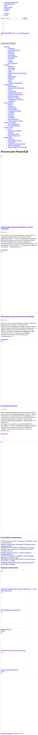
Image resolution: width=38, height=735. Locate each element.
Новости (7, 46)
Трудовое (11, 114)
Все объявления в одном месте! (10, 610)
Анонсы (10, 61)
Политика (11, 58)
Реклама (10, 132)
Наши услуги (8, 127)
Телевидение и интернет (16, 99)
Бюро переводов (6, 629)
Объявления (8, 84)
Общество (11, 48)
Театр (10, 81)
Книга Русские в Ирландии (16, 144)
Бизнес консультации (14, 130)
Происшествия (12, 56)
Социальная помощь (14, 111)
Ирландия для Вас (10, 122)
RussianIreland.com (6, 733)
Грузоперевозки (13, 96)
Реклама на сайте (13, 134)
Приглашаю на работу (15, 93)
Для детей (11, 70)
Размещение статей (14, 135)
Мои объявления (9, 4)
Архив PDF (11, 142)
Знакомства (11, 101)
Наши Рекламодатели (15, 140)
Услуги (10, 89)
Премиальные (12, 86)
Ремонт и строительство (15, 94)
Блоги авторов (12, 63)
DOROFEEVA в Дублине (26, 547)
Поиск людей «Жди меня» (16, 88)
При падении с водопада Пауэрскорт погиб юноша (17, 316)
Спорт (10, 60)
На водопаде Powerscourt (9, 406)
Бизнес (10, 104)
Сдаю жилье (12, 91)
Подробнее (4, 250)
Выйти (6, 10)
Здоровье (11, 116)
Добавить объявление (11, 2)
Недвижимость (13, 109)
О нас (10, 129)
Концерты (11, 66)
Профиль (7, 9)
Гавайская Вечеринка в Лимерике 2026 (17, 556)
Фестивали (11, 68)
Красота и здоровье (14, 98)
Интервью (11, 51)
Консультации (8, 102)
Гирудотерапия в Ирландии (9, 670)
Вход (6, 5)
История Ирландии (14, 125)
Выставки (11, 78)
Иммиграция (12, 107)
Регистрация (8, 7)
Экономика (11, 55)
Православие (12, 76)
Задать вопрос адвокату (15, 121)
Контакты (11, 139)
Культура (11, 53)
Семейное (11, 112)
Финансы (11, 106)
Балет (10, 71)
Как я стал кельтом (14, 145)
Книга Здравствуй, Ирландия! (17, 147)
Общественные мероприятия (17, 73)
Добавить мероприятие (15, 83)
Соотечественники (14, 50)
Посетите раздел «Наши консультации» (13, 650)
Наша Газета (8, 137)
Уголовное (11, 117)
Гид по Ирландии (13, 124)
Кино (10, 74)
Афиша (6, 65)
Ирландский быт (13, 119)
